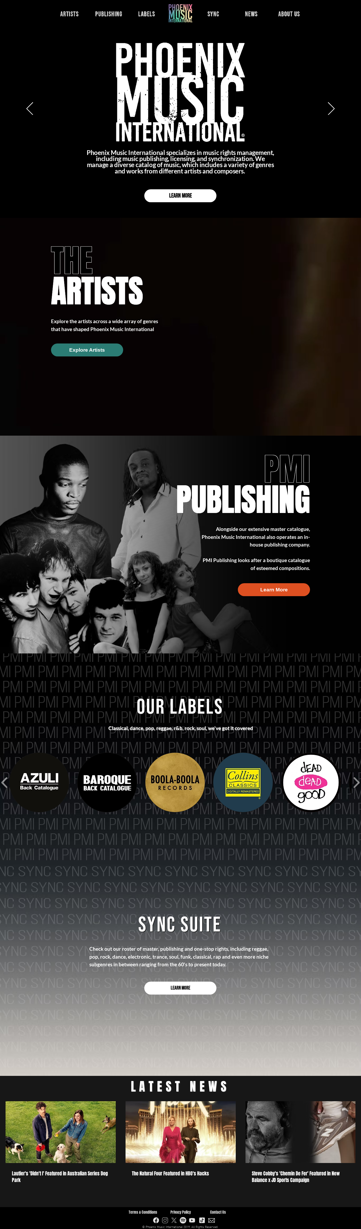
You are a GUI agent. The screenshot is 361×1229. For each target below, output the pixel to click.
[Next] (331, 109)
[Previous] (29, 109)
